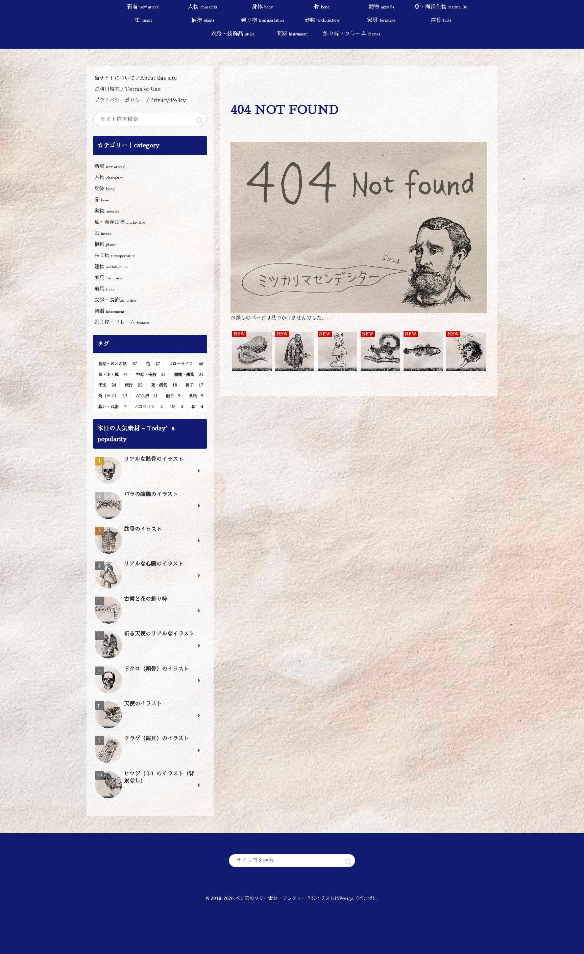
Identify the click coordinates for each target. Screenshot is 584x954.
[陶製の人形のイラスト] (337, 352)
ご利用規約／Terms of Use (127, 89)
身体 (104, 188)
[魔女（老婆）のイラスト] (294, 352)
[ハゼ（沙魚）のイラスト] (423, 352)
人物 (108, 177)
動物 (106, 210)
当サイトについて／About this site (135, 77)
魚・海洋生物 (119, 221)
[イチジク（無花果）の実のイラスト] (251, 352)
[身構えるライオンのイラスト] (465, 352)
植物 (105, 244)
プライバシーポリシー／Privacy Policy (142, 100)
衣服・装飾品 (115, 299)
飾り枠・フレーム (121, 322)
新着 (109, 166)
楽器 (109, 310)
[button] (200, 121)
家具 (108, 277)
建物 (110, 266)
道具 (104, 288)
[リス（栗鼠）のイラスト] (380, 352)
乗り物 (115, 255)
